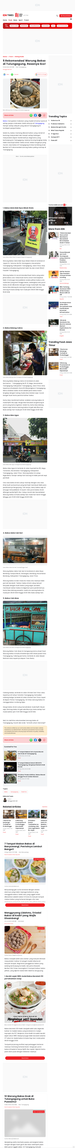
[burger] (71, 19)
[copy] (44, 115)
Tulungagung (39, 123)
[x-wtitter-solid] (39, 115)
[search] (57, 16)
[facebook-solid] (35, 115)
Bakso (5, 121)
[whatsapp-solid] (31, 115)
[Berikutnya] (47, 818)
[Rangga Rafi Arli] (5, 800)
